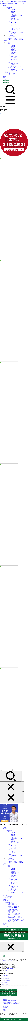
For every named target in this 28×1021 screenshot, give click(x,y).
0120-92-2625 (10, 968)
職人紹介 (5, 76)
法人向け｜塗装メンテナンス (15, 38)
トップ (4, 827)
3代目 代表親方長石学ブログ (15, 917)
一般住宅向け (8, 7)
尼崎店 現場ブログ (12, 909)
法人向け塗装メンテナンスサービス (11, 1002)
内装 (9, 21)
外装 (9, 8)
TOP (4, 998)
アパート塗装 (11, 36)
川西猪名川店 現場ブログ (14, 906)
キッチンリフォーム (16, 66)
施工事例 (5, 40)
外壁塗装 (13, 9)
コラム (4, 1009)
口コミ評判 (5, 79)
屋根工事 (13, 48)
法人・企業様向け (9, 35)
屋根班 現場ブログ (12, 912)
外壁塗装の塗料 (4, 975)
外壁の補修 (13, 14)
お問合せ (5, 1010)
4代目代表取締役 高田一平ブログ (16, 919)
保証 (4, 77)
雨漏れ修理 (13, 52)
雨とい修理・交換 (15, 19)
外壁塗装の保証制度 (5, 980)
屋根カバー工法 (14, 49)
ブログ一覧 (5, 900)
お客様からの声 (4, 984)
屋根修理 (13, 12)
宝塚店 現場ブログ (12, 907)
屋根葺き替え (14, 50)
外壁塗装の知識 (4, 982)
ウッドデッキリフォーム (17, 32)
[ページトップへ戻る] (0, 1017)
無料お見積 (3, 987)
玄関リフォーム (14, 33)
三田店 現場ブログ (12, 905)
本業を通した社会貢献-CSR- (9, 1000)
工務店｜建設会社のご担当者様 (15, 39)
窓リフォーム (14, 25)
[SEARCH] (10, 94)
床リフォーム (14, 22)
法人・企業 (8, 72)
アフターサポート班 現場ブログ (16, 916)
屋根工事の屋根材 (5, 978)
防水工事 (13, 16)
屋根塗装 (13, 11)
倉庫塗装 (13, 18)
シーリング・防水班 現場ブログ (16, 913)
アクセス (8, 970)
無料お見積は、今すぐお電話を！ (15, 1019)
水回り (9, 26)
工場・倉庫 (11, 74)
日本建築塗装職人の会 (6, 960)
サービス (5, 5)
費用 (6, 926)
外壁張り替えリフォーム (17, 15)
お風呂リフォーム (15, 28)
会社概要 (5, 999)
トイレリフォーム (15, 29)
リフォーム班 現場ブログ (14, 914)
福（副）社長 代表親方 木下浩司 (16, 920)
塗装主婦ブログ (12, 921)
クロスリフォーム (15, 24)
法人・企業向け (9, 858)
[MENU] (10, 104)
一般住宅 (7, 42)
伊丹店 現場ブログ (12, 903)
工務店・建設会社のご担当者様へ (11, 1003)
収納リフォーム (14, 56)
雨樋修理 (13, 53)
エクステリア (11, 31)
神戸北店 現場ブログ (13, 910)
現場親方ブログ (9, 902)
